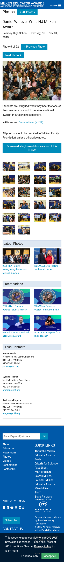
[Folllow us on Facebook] (8, 507)
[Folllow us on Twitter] (4, 507)
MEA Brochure (43, 471)
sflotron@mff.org (11, 390)
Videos (7, 460)
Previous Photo (35, 46)
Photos (7, 456)
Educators (9, 448)
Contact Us (9, 469)
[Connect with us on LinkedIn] (20, 507)
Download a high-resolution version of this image (32, 148)
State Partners (43, 496)
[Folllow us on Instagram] (16, 507)
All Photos (28, 12)
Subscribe (11, 520)
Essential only (29, 556)
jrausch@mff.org (11, 366)
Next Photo (12, 55)
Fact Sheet (41, 467)
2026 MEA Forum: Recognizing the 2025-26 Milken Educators (15, 269)
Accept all (50, 556)
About (6, 444)
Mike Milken (42, 488)
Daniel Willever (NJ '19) (31, 122)
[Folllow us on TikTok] (23, 507)
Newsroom (9, 452)
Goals (38, 459)
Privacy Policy (42, 546)
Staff (38, 492)
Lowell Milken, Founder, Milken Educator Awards (45, 480)
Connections (10, 465)
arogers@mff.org (11, 413)
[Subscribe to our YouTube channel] (12, 507)
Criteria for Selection (47, 463)
